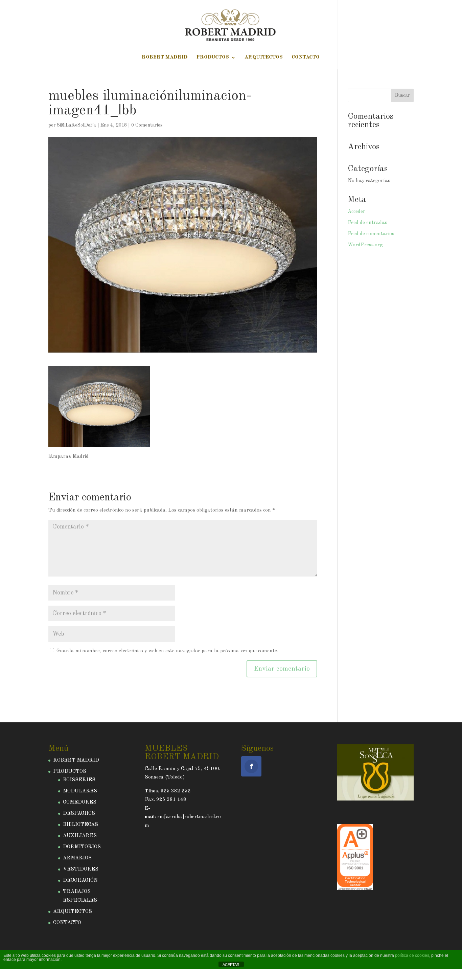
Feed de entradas (367, 222)
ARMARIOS (77, 858)
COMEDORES (79, 802)
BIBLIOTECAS (80, 824)
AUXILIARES (80, 835)
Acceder (356, 211)
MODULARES (80, 791)
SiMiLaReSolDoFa (76, 125)
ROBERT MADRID (165, 57)
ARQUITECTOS (264, 57)
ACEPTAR (231, 965)
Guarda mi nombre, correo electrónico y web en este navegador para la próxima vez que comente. (167, 651)
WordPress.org (365, 245)
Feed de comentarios (371, 233)
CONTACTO (306, 57)
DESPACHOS (79, 813)
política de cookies (412, 955)
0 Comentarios (147, 125)
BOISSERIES (79, 780)
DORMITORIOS (82, 847)
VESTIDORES (80, 869)
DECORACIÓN (80, 880)
